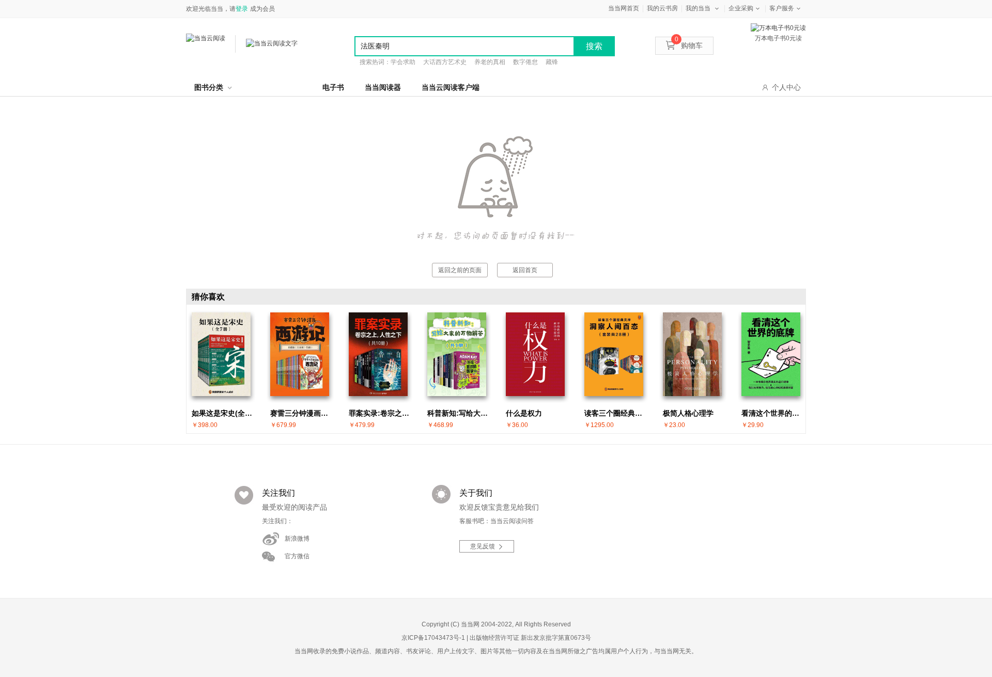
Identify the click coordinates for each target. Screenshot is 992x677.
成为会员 (262, 8)
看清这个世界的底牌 (773, 413)
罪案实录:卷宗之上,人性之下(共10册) (381, 413)
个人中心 (786, 87)
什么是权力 (524, 413)
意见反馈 (482, 546)
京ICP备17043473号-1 (433, 637)
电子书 (333, 87)
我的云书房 (662, 8)
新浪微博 (297, 538)
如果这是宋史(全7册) (224, 413)
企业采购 (741, 8)
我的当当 (698, 8)
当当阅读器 (383, 87)
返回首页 (525, 270)
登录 (242, 8)
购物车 (689, 45)
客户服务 (781, 8)
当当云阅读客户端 (450, 87)
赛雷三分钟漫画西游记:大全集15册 (302, 413)
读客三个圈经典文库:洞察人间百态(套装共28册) (616, 413)
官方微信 (297, 556)
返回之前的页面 (460, 270)
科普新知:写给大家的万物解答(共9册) (459, 413)
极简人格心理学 (688, 413)
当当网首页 (623, 8)
